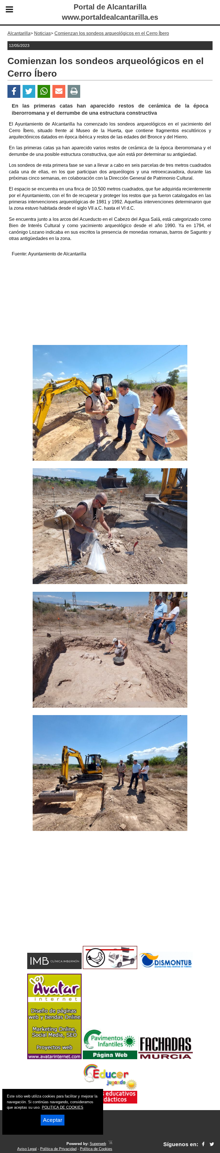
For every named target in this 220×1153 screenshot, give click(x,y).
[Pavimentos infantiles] (110, 1057)
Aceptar (52, 1120)
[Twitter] (29, 91)
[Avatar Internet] (54, 1057)
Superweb (98, 1144)
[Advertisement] (110, 302)
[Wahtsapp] (44, 91)
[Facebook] (13, 91)
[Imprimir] (74, 91)
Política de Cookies (96, 1149)
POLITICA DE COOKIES (62, 1107)
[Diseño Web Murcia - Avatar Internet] (110, 1144)
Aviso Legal (27, 1149)
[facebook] (203, 1144)
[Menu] (9, 10)
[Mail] (58, 91)
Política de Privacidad (58, 1149)
